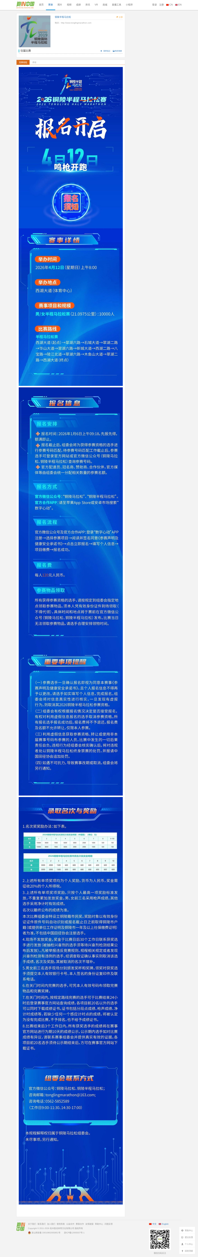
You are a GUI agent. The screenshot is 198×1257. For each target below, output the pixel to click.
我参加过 (106, 51)
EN (180, 4)
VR (96, 4)
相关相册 (118, 51)
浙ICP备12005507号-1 (74, 1232)
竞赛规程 (23, 62)
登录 (154, 4)
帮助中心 (99, 1224)
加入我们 (51, 1224)
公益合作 (70, 1224)
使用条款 (61, 1224)
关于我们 (32, 1224)
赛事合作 (80, 1224)
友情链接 (89, 1224)
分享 (120, 17)
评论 (34, 62)
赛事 (50, 4)
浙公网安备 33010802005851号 (46, 1232)
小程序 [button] (129, 4)
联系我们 (42, 1224)
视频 (69, 4)
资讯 (87, 4)
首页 (41, 4)
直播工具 (116, 4)
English (165, 1224)
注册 (161, 4)
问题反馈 (109, 1224)
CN (171, 4)
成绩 (78, 4)
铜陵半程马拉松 (63, 17)
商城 (105, 4)
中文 (154, 1224)
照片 (60, 4)
